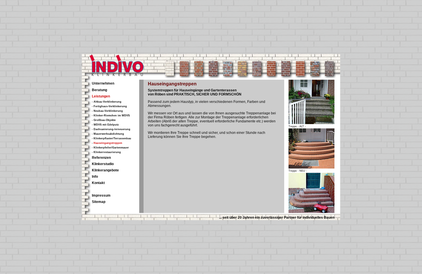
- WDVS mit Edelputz (105, 124)
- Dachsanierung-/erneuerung (111, 129)
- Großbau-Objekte (104, 120)
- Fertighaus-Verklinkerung (109, 106)
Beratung (99, 90)
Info (95, 177)
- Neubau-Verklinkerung (107, 110)
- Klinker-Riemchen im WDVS (111, 115)
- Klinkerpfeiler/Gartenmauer (110, 147)
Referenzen (101, 158)
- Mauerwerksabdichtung (108, 133)
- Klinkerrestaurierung (106, 152)
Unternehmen (103, 83)
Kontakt (98, 183)
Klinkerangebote (105, 170)
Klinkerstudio (103, 164)
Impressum (101, 195)
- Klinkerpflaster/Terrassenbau (111, 138)
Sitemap (98, 202)
